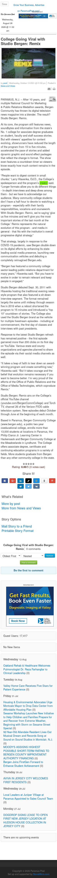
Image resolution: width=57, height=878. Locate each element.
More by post (11, 503)
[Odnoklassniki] (44, 480)
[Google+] (13, 480)
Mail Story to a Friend (17, 526)
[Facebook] (5, 480)
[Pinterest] (52, 480)
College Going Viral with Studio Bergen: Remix (23, 41)
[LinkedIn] (20, 480)
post (5, 83)
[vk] (36, 486)
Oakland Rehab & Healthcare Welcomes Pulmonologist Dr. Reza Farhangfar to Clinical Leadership (26, 669)
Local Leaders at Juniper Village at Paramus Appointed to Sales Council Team (28, 796)
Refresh (49, 555)
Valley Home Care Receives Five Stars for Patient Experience (28, 687)
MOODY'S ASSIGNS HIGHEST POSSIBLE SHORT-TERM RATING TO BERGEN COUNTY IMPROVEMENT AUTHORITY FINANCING (26, 752)
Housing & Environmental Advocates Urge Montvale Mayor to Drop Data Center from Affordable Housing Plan (28, 705)
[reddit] (20, 486)
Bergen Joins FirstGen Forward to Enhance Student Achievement (23, 764)
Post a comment (28, 562)
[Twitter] (28, 486)
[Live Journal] (28, 480)
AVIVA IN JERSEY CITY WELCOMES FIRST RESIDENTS (25, 780)
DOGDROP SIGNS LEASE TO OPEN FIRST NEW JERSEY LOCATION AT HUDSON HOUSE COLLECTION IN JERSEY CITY (25, 820)
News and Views (8, 85)
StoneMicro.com (41, 874)
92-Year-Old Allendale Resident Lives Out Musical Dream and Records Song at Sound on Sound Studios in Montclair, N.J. (28, 735)
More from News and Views (21, 508)
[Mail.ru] (36, 480)
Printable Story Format (18, 530)
